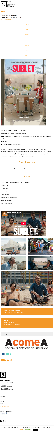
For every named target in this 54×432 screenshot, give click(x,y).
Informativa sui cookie (4, 398)
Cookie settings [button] (27, 429)
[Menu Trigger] (49, 3)
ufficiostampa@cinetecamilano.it (12, 324)
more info (20, 429)
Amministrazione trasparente (6, 399)
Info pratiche (2, 401)
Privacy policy (2, 396)
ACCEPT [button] (35, 429)
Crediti (1, 403)
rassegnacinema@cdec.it (10, 322)
